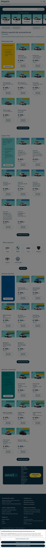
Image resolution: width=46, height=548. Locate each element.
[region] (23, 538)
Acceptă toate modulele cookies (23, 545)
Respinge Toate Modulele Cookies (23, 542)
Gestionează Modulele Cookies (22, 538)
